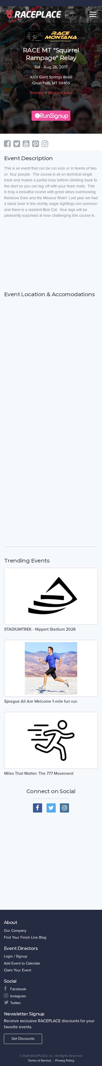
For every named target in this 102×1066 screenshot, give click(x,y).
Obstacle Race (60, 92)
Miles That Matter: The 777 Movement (38, 773)
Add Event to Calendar (22, 963)
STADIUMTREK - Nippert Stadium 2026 (40, 629)
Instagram (18, 996)
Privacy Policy (64, 1060)
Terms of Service (39, 1060)
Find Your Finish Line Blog (25, 937)
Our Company (15, 930)
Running (37, 92)
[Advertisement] (51, 254)
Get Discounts (23, 1038)
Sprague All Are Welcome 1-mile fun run (40, 701)
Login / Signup (15, 956)
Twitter (15, 1003)
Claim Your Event (17, 970)
